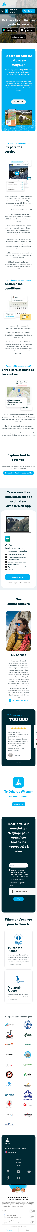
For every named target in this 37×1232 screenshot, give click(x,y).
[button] (32, 4)
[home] (4, 4)
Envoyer (18, 899)
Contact (18, 1165)
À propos (18, 1159)
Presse (18, 1162)
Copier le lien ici (17, 577)
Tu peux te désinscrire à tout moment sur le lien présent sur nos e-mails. (18, 884)
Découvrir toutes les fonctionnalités (18, 473)
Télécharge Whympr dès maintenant (18, 793)
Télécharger (28, 11)
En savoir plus (18, 101)
